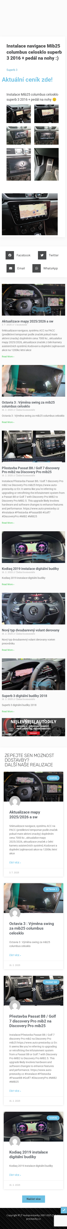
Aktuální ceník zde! (27, 79)
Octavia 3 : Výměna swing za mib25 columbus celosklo (28, 404)
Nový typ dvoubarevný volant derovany (30, 630)
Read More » (8, 356)
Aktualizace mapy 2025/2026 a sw (27, 321)
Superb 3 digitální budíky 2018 (24, 696)
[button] (19, 255)
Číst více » (15, 862)
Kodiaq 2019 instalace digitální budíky (30, 569)
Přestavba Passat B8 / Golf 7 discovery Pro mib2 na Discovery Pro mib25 (31, 470)
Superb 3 (12, 70)
